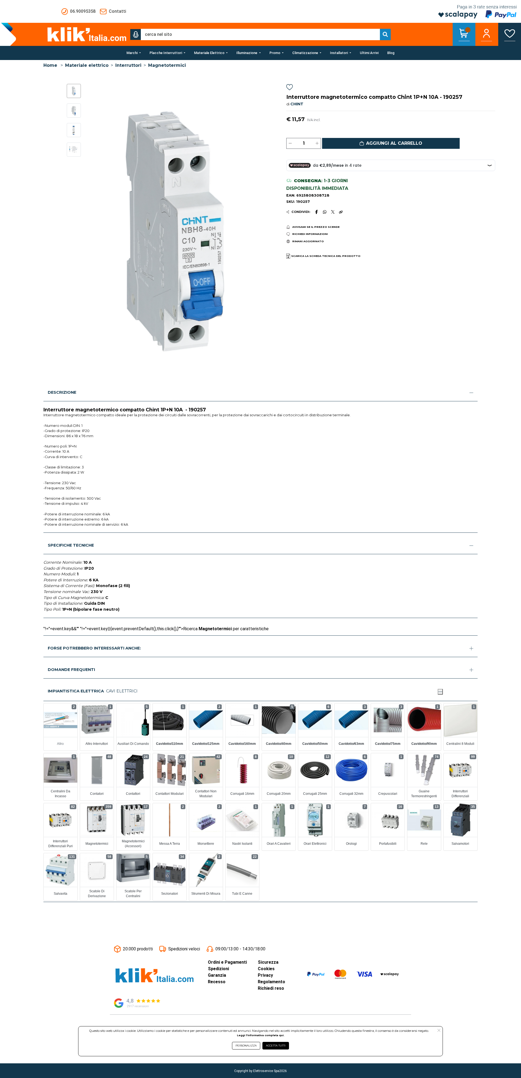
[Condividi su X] (333, 212)
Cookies (266, 968)
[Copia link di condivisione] (341, 212)
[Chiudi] (440, 691)
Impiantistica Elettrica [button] (76, 691)
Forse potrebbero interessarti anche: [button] (94, 648)
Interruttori (128, 65)
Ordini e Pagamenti (227, 962)
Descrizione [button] (62, 392)
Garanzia (217, 975)
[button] (135, 34)
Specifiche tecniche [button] (71, 545)
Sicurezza (268, 962)
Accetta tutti (275, 1045)
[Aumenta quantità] (317, 143)
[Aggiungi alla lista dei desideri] (289, 88)
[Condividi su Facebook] (316, 212)
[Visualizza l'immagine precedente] (252, 232)
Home (50, 65)
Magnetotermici (167, 65)
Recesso (216, 981)
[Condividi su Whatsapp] (325, 212)
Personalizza (246, 1045)
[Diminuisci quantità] (290, 143)
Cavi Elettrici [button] (122, 691)
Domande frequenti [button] (71, 669)
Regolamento (271, 981)
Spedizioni (218, 968)
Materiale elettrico (87, 65)
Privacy (265, 975)
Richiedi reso (271, 988)
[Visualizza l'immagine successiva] (95, 232)
